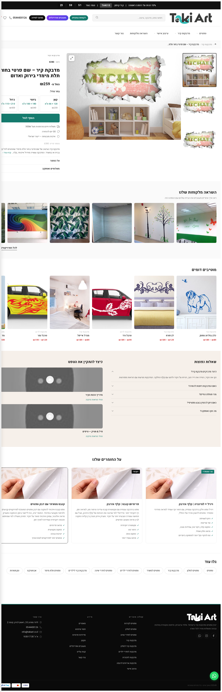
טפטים (202, 33)
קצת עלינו (81, 651)
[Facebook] (213, 636)
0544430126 (20, 18)
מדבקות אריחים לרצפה (126, 663)
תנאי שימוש (80, 629)
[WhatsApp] (200, 636)
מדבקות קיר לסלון (128, 646)
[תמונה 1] (199, 70)
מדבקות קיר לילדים (78, 570)
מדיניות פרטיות (79, 634)
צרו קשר (82, 657)
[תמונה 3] (199, 140)
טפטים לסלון (193, 570)
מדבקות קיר (183, 33)
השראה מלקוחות (139, 33)
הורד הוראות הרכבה (94, 399)
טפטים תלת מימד (52, 570)
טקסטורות (14, 570)
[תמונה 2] (199, 105)
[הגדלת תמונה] (72, 58)
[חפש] (97, 18)
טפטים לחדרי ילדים (129, 570)
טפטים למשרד (153, 570)
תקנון (83, 640)
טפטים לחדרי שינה (103, 570)
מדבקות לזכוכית (129, 657)
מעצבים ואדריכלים (57, 17)
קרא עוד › (7, 152)
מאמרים (82, 623)
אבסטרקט (31, 570)
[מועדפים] (5, 18)
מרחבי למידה (37, 17)
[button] (196, 223)
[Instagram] (207, 636)
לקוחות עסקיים (79, 17)
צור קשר (119, 33)
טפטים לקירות (130, 623)
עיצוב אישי (162, 33)
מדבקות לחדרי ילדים (127, 651)
